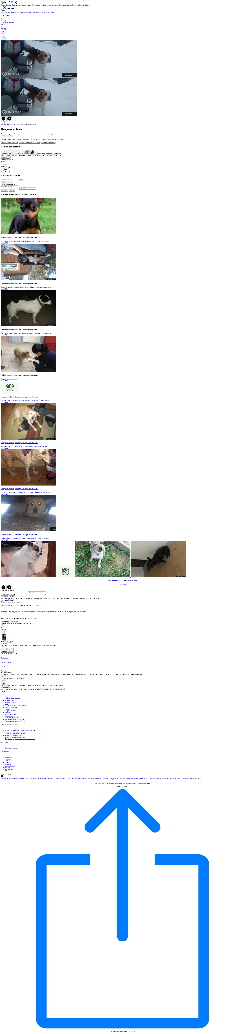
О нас (87, 5)
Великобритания (10, 769)
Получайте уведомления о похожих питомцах (20, 739)
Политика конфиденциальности (77, 778)
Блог (44, 5)
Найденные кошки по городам (152, 778)
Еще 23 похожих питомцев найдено (122, 581)
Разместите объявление (12, 698)
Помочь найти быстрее (48, 142)
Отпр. (21, 179)
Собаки (23, 124)
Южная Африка (10, 766)
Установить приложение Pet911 (15, 719)
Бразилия (8, 759)
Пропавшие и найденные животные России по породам (48, 778)
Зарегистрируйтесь (58, 689)
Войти (3, 24)
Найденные (17, 124)
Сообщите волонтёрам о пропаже (16, 733)
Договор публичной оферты (112, 778)
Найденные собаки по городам (131, 778)
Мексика (7, 762)
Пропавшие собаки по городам (172, 778)
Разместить (4, 600)
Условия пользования (95, 778)
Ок (2, 625)
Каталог (9, 5)
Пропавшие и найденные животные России (15, 778)
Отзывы (81, 5)
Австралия (8, 757)
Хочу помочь (14, 621)
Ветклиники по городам (12, 717)
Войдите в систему (42, 689)
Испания (7, 767)
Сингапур (8, 764)
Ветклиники (16, 5)
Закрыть (12, 190)
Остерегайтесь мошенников (45, 12)
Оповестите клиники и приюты (15, 732)
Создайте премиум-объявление (15, 737)
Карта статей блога (11, 707)
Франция (8, 760)
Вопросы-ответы (25, 5)
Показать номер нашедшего (10, 142)
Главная (3, 5)
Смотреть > (122, 584)
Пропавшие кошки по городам (192, 778)
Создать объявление (7, 23)
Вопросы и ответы (7, 12)
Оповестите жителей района (14, 735)
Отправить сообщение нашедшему (30, 142)
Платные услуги (37, 5)
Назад (11, 600)
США (6, 771)
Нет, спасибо (5, 621)
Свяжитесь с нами (52, 5)
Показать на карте (7, 135)
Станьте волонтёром (65, 5)
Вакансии (75, 5)
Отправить (5, 190)
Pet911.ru (4, 124)
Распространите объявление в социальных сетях (20, 730)
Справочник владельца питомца (15, 705)
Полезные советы (19, 12)
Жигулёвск (10, 124)
